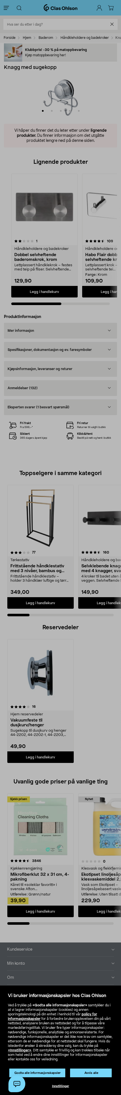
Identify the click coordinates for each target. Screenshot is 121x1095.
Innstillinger (60, 1086)
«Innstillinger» (19, 1050)
